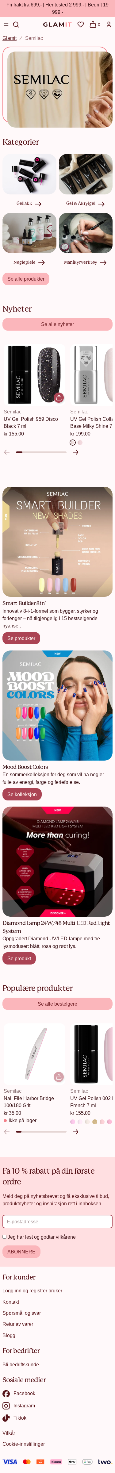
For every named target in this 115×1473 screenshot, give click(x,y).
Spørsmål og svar (21, 1313)
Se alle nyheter (57, 324)
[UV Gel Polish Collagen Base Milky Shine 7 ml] (72, 442)
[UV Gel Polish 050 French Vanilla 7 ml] (87, 1121)
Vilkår (8, 1433)
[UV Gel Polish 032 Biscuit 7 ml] (102, 1121)
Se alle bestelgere (57, 1004)
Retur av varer (17, 1324)
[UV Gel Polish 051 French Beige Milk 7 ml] (80, 1121)
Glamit (9, 38)
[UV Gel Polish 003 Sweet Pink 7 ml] (109, 1121)
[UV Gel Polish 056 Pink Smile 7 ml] (72, 1121)
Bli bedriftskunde (20, 1364)
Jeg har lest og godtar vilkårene (42, 1237)
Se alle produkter (25, 279)
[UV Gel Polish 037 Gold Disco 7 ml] (94, 1121)
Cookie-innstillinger (23, 1444)
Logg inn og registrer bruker (32, 1290)
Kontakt (10, 1302)
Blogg (8, 1335)
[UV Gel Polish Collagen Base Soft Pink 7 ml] (80, 442)
